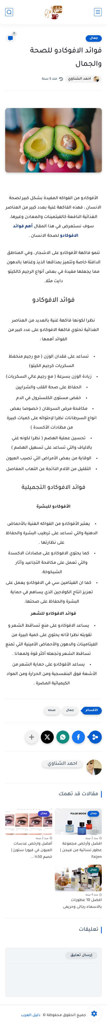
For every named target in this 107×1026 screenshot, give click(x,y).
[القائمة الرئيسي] (98, 12)
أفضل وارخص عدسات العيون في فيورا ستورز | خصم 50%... (31, 850)
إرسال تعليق (81, 955)
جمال (94, 38)
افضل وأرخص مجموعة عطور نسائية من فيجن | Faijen (81, 850)
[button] (78, 737)
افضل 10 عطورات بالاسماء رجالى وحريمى (82, 903)
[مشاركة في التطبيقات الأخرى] (31, 737)
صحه (52, 710)
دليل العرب (30, 1015)
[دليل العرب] (53, 12)
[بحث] (9, 12)
